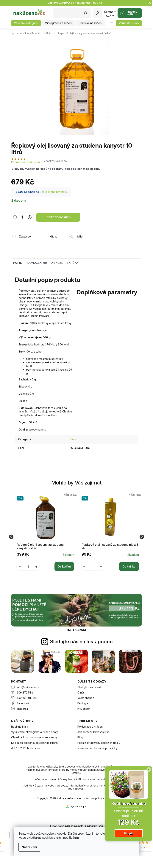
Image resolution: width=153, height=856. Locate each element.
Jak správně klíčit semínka (93, 732)
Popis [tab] (17, 262)
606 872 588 (25, 692)
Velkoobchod (85, 697)
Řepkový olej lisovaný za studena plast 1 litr (110, 546)
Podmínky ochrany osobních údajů (98, 742)
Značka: (55, 160)
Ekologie (82, 703)
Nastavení (28, 847)
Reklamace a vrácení (90, 726)
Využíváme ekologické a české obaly (34, 732)
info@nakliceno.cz (28, 687)
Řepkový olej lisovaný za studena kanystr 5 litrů (40, 546)
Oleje (73, 439)
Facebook (23, 703)
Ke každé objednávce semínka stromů (34, 742)
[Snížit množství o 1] (15, 217)
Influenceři (83, 708)
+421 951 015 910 (27, 697)
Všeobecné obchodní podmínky (97, 748)
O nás (81, 692)
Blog (80, 737)
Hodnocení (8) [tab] (36, 262)
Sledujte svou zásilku (90, 687)
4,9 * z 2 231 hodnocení (25, 748)
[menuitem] (26, 23)
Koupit (125, 833)
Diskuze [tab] (57, 262)
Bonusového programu (54, 191)
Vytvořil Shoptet (79, 806)
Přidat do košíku (57, 217)
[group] (44, 537)
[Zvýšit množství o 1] (30, 217)
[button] (45, 564)
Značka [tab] (72, 262)
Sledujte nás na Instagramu (81, 641)
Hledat (87, 14)
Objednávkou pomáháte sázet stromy (34, 737)
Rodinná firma (19, 726)
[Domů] (14, 33)
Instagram (23, 708)
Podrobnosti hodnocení (25, 162)
